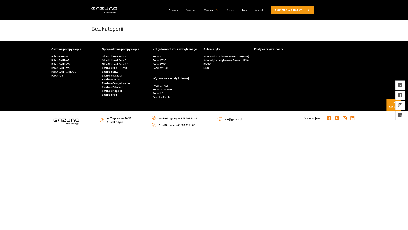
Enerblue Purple (161, 97)
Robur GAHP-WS (60, 67)
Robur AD (158, 93)
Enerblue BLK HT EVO (114, 67)
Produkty (173, 10)
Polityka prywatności (268, 49)
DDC (206, 67)
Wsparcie (209, 10)
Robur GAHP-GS (60, 64)
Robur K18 (57, 75)
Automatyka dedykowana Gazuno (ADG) (226, 60)
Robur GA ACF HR (163, 89)
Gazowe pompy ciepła (66, 49)
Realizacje (191, 10)
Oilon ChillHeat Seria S (114, 60)
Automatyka (212, 49)
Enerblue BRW (110, 71)
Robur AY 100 (160, 67)
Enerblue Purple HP (112, 90)
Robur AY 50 (159, 64)
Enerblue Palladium (112, 87)
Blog (244, 10)
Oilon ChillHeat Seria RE (115, 64)
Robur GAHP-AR (60, 60)
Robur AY (158, 56)
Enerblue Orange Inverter (116, 83)
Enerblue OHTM (111, 79)
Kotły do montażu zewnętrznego (175, 49)
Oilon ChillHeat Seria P (114, 56)
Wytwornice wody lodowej (171, 78)
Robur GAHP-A (59, 56)
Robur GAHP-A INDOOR (64, 71)
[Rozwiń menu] (217, 10)
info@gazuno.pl (233, 119)
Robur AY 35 (159, 60)
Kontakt (259, 10)
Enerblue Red (109, 94)
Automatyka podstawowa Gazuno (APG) (226, 56)
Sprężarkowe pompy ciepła (120, 49)
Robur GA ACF (161, 85)
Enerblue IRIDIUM (112, 75)
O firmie (230, 10)
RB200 (207, 64)
